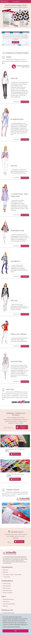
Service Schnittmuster (8, 612)
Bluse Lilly (5, 570)
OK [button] (15, 630)
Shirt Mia (5, 572)
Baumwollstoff (7, 586)
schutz (7, 38)
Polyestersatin (6, 588)
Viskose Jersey (7, 583)
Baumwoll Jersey (7, 590)
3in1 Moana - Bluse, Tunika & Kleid (12, 574)
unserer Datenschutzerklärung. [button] (11, 626)
